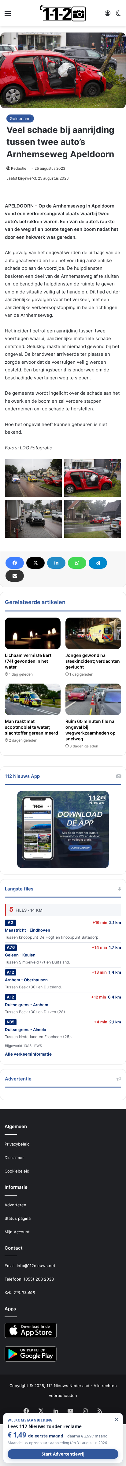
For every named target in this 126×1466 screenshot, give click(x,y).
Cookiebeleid (17, 1171)
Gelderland (20, 118)
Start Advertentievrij (63, 1454)
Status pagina (18, 1218)
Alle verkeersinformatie (28, 1054)
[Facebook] (15, 563)
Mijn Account (17, 1231)
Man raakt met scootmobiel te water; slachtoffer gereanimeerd (31, 727)
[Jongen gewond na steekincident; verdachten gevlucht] (93, 633)
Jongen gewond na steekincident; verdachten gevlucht (92, 661)
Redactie (18, 168)
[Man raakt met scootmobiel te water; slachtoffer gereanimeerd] (33, 699)
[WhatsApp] (77, 563)
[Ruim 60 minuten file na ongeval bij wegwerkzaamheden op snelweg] (93, 699)
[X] (35, 563)
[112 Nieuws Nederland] (63, 13)
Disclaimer (14, 1157)
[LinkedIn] (56, 563)
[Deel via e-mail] (15, 576)
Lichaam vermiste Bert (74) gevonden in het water (28, 661)
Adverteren (15, 1204)
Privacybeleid (17, 1144)
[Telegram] (98, 563)
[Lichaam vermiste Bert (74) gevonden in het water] (33, 633)
